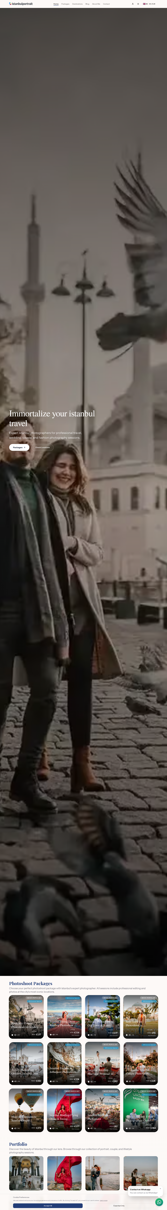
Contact (106, 4)
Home (56, 4)
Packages (65, 4)
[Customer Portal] (133, 4)
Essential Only (119, 1206)
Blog (87, 4)
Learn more (103, 1200)
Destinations (77, 4)
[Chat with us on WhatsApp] (159, 1202)
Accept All (48, 1206)
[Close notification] (160, 1188)
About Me (96, 4)
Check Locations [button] (42, 447)
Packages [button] (17, 447)
